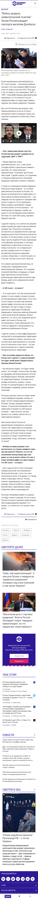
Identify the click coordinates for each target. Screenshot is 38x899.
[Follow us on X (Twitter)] (8, 879)
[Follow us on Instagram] (18, 879)
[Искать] (30, 896)
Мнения (4, 9)
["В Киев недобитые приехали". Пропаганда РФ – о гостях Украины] (19, 812)
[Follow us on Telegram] (23, 879)
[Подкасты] (33, 879)
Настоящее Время (11, 129)
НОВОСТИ (8, 735)
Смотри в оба (12, 789)
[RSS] (28, 879)
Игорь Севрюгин (7, 29)
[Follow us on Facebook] (3, 879)
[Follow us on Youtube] (13, 879)
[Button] (9, 38)
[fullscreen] (35, 141)
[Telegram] (19, 896)
